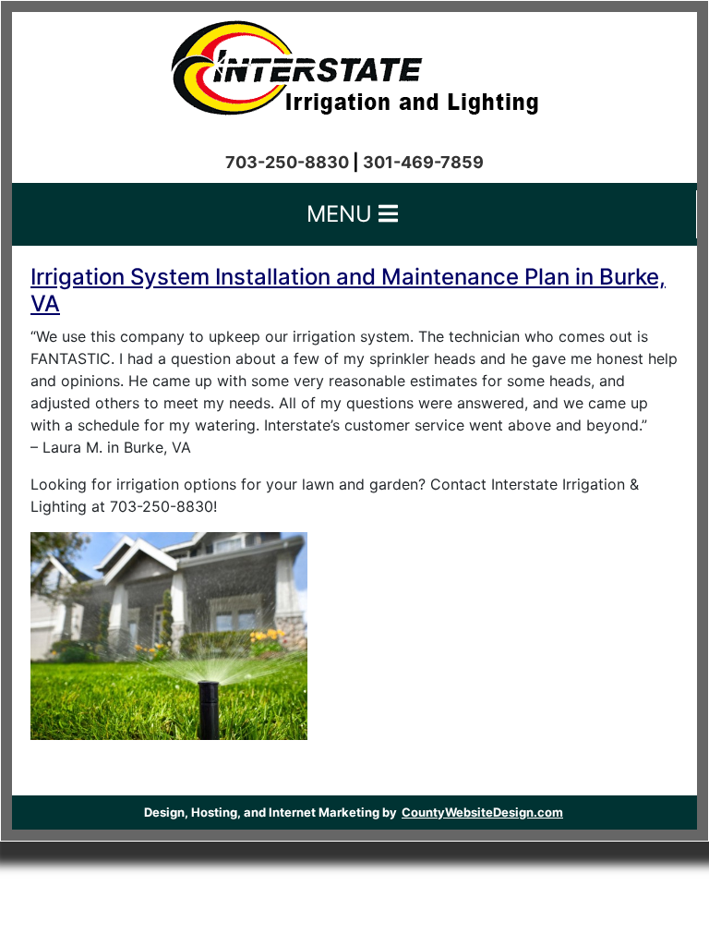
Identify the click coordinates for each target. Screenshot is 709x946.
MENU (342, 213)
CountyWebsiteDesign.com (482, 812)
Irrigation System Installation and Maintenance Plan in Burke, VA (348, 290)
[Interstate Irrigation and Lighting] (354, 63)
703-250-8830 (287, 162)
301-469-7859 (423, 162)
